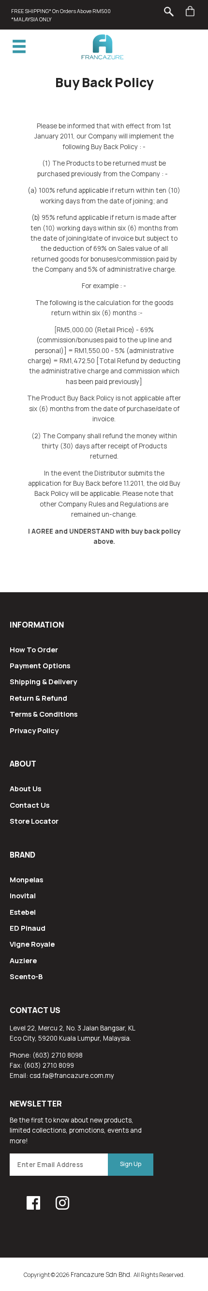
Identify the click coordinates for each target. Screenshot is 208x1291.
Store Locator (34, 821)
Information (37, 624)
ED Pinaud (27, 928)
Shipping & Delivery (43, 681)
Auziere (23, 960)
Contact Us (29, 805)
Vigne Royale (32, 944)
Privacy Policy (34, 730)
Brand (22, 854)
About (23, 763)
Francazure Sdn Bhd (100, 1274)
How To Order (34, 649)
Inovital (23, 895)
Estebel (23, 912)
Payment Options (40, 665)
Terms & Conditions (43, 714)
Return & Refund (38, 698)
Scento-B (26, 976)
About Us (25, 788)
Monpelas (26, 879)
